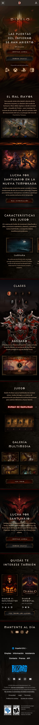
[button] (20, 52)
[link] (7, 70)
